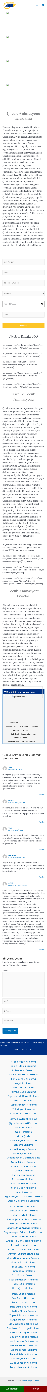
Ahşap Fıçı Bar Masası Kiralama (23, 1240)
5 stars (12, 695)
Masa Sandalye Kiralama (23, 1149)
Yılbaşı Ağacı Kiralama (23, 1061)
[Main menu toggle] (37, 5)
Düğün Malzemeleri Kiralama (23, 1200)
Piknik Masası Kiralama (23, 1236)
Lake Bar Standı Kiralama (23, 1311)
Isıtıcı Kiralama (24, 1192)
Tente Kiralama (23, 1127)
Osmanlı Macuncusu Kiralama (23, 1249)
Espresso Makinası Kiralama (23, 1096)
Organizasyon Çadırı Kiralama (23, 1157)
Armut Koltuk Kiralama (23, 1166)
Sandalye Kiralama (23, 1153)
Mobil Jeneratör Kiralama (24, 1341)
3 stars (31, 692)
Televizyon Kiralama (23, 1109)
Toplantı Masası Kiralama (23, 1315)
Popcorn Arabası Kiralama (23, 1336)
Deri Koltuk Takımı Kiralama (23, 1210)
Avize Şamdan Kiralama (23, 1362)
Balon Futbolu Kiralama (23, 1066)
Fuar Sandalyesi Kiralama (23, 1279)
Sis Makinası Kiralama (23, 1070)
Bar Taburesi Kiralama (23, 1183)
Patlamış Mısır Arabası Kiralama (23, 1228)
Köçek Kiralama (23, 1083)
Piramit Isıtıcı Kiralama (23, 1245)
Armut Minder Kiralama (23, 1162)
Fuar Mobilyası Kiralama (23, 1354)
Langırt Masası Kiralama (23, 1367)
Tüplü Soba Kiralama (23, 1293)
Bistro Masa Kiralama (23, 1175)
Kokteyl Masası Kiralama (23, 1223)
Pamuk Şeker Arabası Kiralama (24, 1219)
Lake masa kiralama (23, 1302)
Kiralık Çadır (23, 1136)
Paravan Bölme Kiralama (23, 1113)
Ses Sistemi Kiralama (23, 1298)
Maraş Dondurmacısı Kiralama (23, 1258)
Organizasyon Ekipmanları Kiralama (23, 1232)
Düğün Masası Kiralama (23, 1319)
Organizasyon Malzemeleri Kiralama (23, 1196)
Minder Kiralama (24, 1170)
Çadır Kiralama (23, 1131)
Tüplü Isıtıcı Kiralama (23, 1283)
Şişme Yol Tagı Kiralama (23, 1332)
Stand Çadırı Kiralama (23, 1187)
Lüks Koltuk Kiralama (23, 1266)
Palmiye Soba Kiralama (23, 1091)
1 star (19, 692)
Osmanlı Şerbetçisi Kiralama (23, 1253)
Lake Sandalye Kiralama (23, 1306)
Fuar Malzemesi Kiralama (23, 1349)
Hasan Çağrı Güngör (30, 1381)
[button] (43, 5)
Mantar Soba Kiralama (23, 1262)
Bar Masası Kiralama (23, 1179)
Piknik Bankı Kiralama (23, 1271)
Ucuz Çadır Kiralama (23, 1288)
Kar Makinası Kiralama (23, 1078)
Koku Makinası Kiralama (24, 1104)
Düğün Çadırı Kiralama (23, 1215)
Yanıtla (41, 794)
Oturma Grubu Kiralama (23, 1206)
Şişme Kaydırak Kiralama (23, 1118)
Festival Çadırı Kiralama (23, 1140)
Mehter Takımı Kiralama (23, 1345)
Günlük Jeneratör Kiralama (23, 1074)
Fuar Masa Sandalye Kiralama (23, 1328)
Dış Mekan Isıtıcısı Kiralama (23, 1323)
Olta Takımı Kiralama (23, 1087)
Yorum (6, 970)
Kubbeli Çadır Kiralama (23, 1358)
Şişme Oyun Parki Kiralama (23, 1123)
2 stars (25, 692)
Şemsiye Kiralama (23, 1144)
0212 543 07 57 (27, 1049)
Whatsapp (12, 1388)
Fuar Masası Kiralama (23, 1275)
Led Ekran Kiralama (23, 1100)
